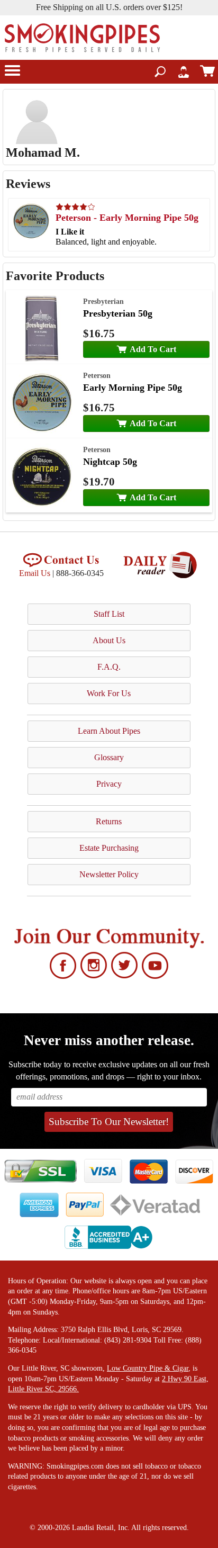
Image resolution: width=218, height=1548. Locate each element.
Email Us (34, 573)
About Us (109, 640)
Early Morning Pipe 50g (132, 387)
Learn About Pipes (109, 730)
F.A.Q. (109, 666)
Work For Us (109, 693)
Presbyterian (103, 301)
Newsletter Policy (109, 874)
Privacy (109, 783)
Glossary (109, 757)
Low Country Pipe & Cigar (147, 1368)
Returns (109, 821)
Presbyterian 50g (117, 313)
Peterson (97, 375)
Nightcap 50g (110, 461)
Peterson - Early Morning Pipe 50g (127, 217)
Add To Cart (153, 349)
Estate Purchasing (109, 847)
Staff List (109, 613)
